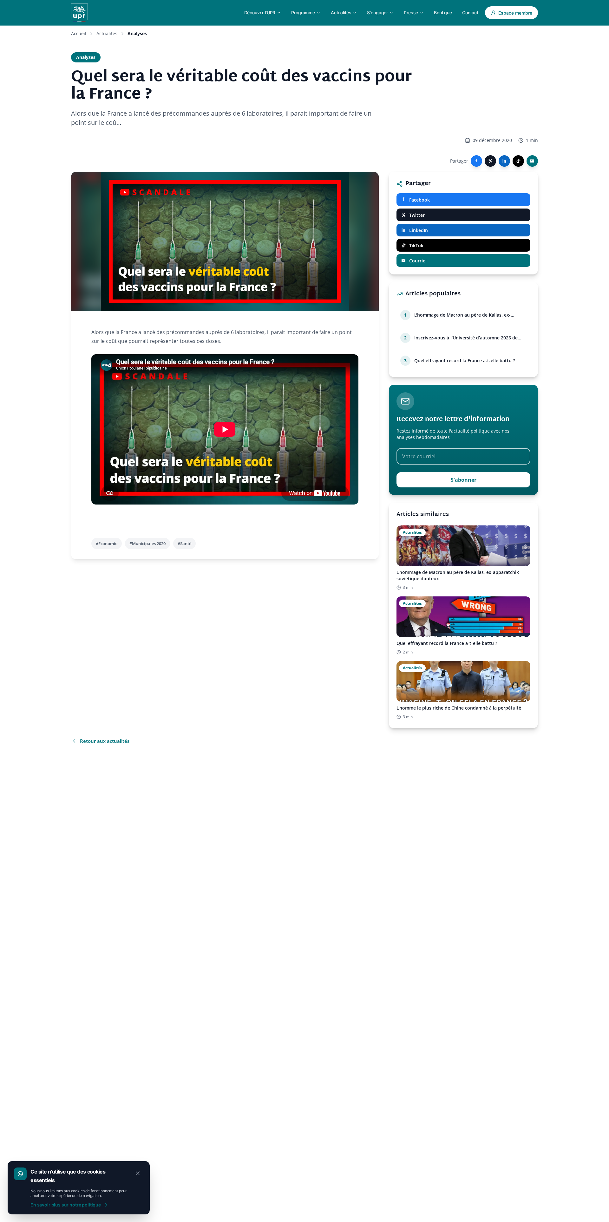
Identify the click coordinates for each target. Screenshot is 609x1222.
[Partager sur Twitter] (490, 161)
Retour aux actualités (104, 741)
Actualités (106, 33)
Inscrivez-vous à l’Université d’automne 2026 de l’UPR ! (466, 338)
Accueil (78, 33)
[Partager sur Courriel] (532, 161)
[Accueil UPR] (79, 13)
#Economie (106, 543)
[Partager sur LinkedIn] (504, 161)
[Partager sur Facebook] (476, 161)
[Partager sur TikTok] (518, 161)
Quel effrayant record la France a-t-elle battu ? (464, 360)
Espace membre (515, 13)
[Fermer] (137, 1173)
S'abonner (463, 479)
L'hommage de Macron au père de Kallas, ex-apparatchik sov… (462, 315)
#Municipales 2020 (147, 543)
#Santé (184, 543)
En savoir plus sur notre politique (65, 1204)
